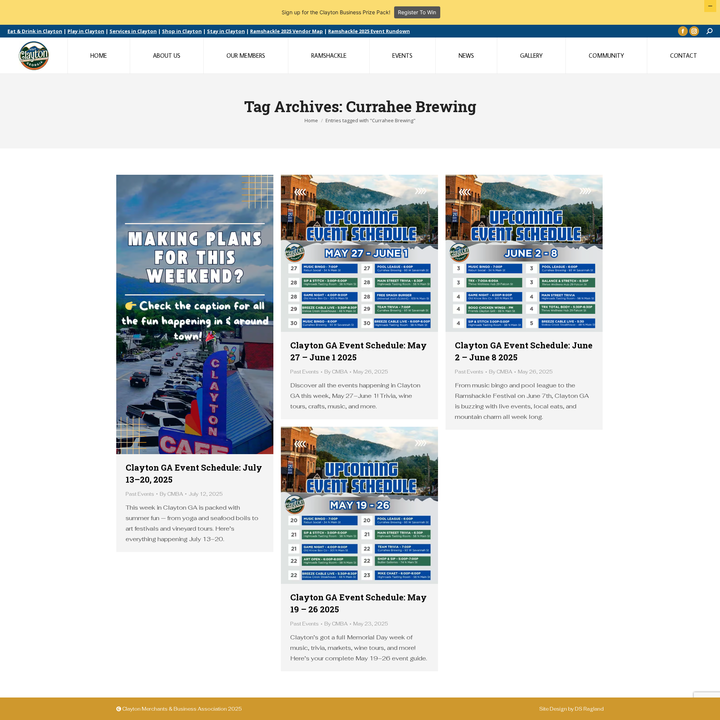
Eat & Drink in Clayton (35, 31)
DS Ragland (589, 709)
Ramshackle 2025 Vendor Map (286, 31)
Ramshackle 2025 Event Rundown (369, 31)
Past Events (140, 494)
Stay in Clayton (226, 31)
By (171, 494)
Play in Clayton (86, 31)
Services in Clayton (133, 31)
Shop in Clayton (182, 31)
